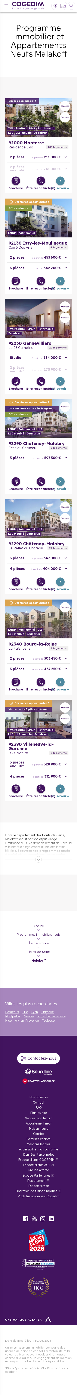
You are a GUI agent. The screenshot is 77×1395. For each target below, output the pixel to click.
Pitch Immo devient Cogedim (38, 1196)
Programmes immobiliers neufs (39, 934)
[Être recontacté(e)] (41, 181)
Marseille (47, 1012)
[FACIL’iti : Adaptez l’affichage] (38, 1081)
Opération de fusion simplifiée (36, 1191)
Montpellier (12, 1016)
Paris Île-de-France (51, 1016)
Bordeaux (12, 1012)
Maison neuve (38, 1129)
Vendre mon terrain (38, 1118)
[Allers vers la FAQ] (55, 6)
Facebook (25, 1218)
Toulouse (48, 1021)
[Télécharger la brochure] (16, 181)
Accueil (39, 926)
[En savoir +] (60, 181)
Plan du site (38, 1113)
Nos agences (38, 1097)
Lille (25, 1012)
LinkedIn (51, 1218)
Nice (8, 1021)
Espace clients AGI (36, 1165)
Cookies (38, 1134)
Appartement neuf (38, 1123)
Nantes (29, 1016)
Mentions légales (38, 1144)
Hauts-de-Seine (38, 952)
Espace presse (38, 1186)
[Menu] (6, 6)
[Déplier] (38, 859)
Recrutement (36, 1181)
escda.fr (10, 1371)
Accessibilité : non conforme (38, 1149)
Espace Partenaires (36, 1175)
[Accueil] (28, 6)
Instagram (42, 1218)
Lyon (34, 1012)
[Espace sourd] (38, 1072)
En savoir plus (38, 117)
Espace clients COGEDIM (36, 1160)
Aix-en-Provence (27, 1021)
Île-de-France (39, 943)
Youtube (34, 1218)
